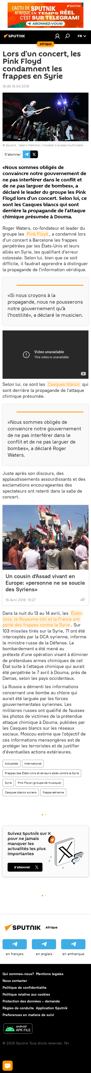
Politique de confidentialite (25, 987)
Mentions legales (49, 974)
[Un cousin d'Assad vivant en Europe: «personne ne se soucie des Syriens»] (45, 537)
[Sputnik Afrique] (15, 38)
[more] (83, 599)
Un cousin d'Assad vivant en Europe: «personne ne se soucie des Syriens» (45, 583)
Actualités (11, 763)
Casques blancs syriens (21, 792)
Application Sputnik (51, 1008)
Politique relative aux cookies (26, 994)
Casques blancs (64, 384)
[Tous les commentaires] (8, 1066)
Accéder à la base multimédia (63, 145)
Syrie (8, 783)
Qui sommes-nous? (18, 974)
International (32, 763)
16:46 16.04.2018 (16, 86)
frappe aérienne (53, 792)
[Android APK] (18, 1029)
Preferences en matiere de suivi (28, 1015)
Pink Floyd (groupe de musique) (39, 783)
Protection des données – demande (31, 1001)
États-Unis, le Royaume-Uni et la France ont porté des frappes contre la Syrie (43, 619)
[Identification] (57, 36)
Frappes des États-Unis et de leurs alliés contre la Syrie (42, 773)
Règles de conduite (18, 1008)
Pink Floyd (37, 234)
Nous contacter (15, 980)
